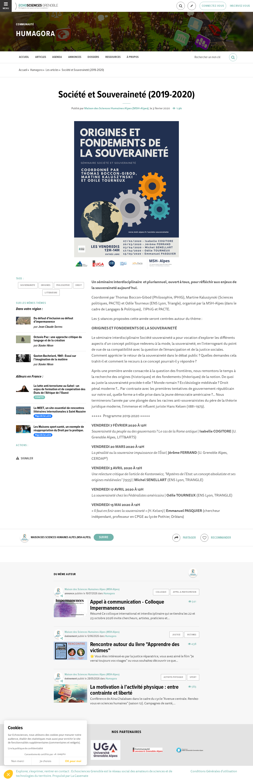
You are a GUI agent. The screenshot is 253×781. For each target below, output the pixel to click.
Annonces (74, 57)
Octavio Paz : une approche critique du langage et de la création (58, 339)
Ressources (113, 57)
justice (176, 634)
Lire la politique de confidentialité (25, 748)
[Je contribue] (192, 6)
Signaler (26, 458)
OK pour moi (73, 761)
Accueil (24, 57)
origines (45, 285)
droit (79, 285)
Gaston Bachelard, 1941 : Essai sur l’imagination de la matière (55, 358)
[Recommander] (204, 538)
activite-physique (173, 677)
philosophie (63, 285)
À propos (133, 57)
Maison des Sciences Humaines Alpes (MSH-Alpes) (116, 108)
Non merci (17, 761)
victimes (191, 634)
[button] (8, 774)
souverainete (27, 285)
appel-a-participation (184, 592)
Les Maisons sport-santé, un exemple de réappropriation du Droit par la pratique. (59, 428)
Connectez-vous (213, 6)
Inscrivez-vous (240, 6)
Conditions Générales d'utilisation (214, 771)
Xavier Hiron (45, 346)
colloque (161, 592)
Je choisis (45, 761)
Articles (40, 57)
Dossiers (93, 57)
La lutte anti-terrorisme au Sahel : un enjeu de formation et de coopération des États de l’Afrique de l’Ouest (59, 389)
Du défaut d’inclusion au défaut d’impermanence (53, 320)
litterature (51, 292)
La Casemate (79, 775)
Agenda (57, 57)
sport (193, 677)
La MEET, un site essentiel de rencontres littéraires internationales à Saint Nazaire (60, 410)
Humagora (35, 34)
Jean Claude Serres (50, 327)
